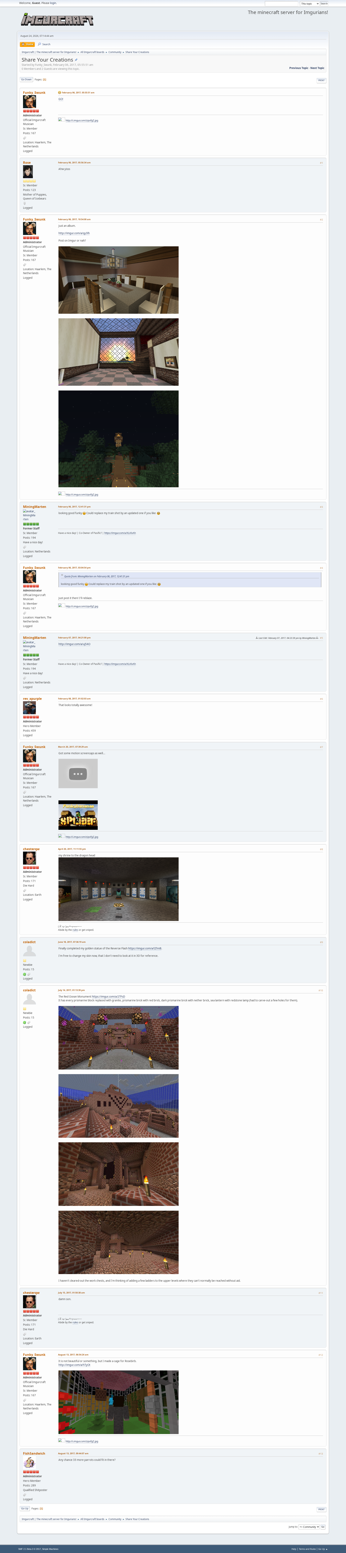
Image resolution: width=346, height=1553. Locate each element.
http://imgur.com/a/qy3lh (74, 233)
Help (294, 1548)
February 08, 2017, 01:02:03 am (74, 698)
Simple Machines (50, 1549)
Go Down (26, 79)
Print (321, 80)
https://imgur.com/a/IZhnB (144, 948)
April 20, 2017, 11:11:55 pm (72, 848)
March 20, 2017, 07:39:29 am (73, 746)
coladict (29, 942)
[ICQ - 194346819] (24, 974)
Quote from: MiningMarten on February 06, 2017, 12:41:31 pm (96, 576)
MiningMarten (34, 506)
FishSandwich (34, 1453)
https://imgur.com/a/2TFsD (108, 996)
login (53, 3)
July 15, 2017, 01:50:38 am (71, 1292)
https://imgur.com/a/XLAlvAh (120, 533)
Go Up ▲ (323, 1548)
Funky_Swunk (34, 92)
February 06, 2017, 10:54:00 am (74, 219)
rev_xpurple (32, 698)
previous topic (298, 68)
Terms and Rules (307, 1548)
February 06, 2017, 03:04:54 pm (74, 567)
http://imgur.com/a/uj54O (74, 644)
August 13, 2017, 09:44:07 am (73, 1453)
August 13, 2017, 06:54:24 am (73, 1354)
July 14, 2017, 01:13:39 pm (71, 990)
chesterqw (31, 849)
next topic (317, 68)
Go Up (24, 1508)
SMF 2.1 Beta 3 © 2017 (29, 1549)
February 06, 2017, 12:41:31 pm (74, 506)
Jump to (293, 1526)
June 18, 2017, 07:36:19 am (72, 941)
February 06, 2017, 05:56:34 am (74, 162)
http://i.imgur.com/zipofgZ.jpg (82, 120)
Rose (27, 162)
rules (75, 930)
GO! (60, 99)
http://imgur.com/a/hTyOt (74, 1365)
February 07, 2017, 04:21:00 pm (74, 637)
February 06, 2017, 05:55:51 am (78, 92)
